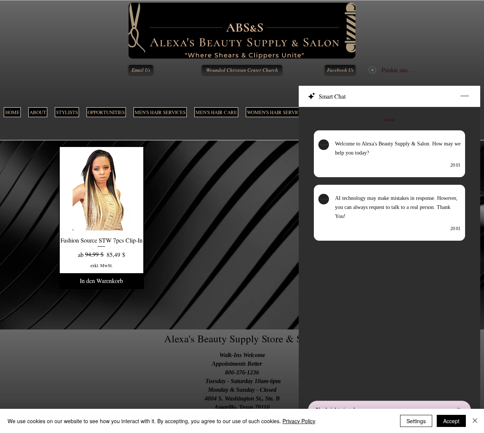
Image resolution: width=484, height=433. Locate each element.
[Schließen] (474, 421)
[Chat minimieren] (465, 96)
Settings (416, 421)
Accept (451, 421)
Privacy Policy (298, 421)
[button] (160, 112)
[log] (389, 251)
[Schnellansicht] (101, 188)
